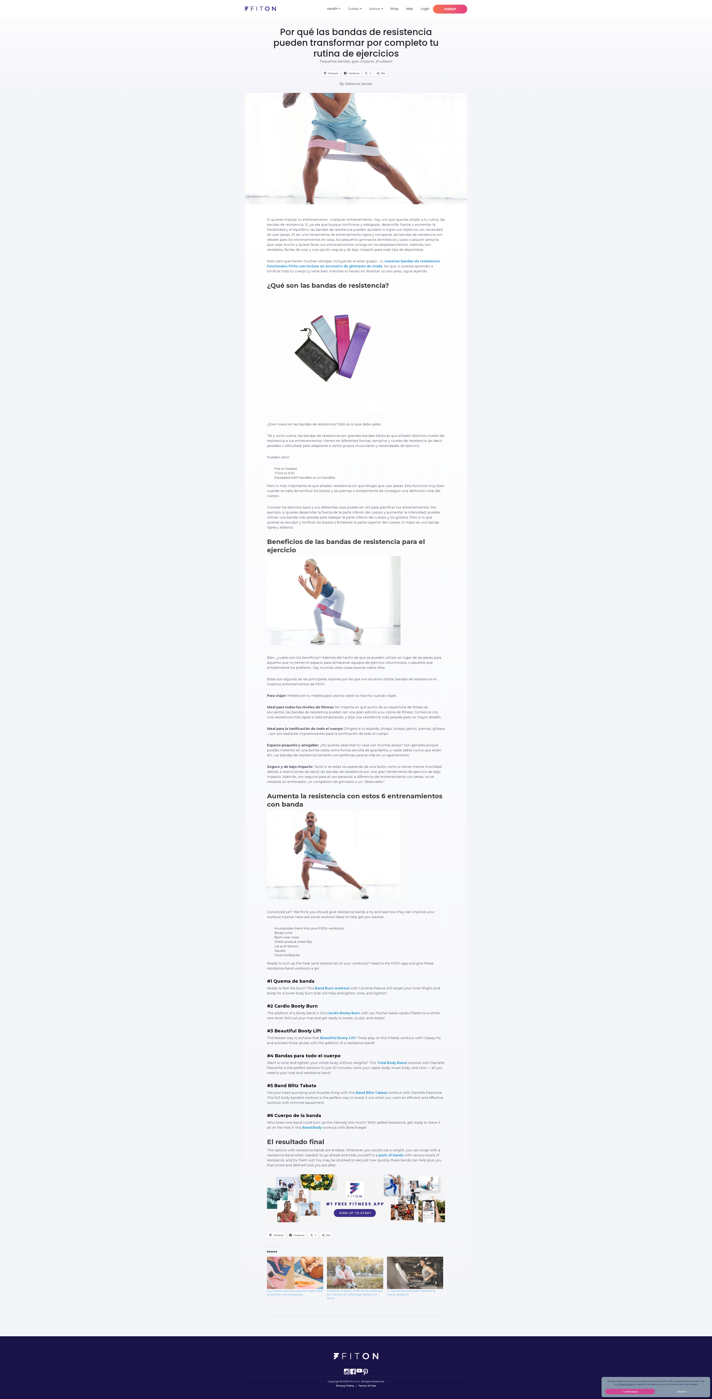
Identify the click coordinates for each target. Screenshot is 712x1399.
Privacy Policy (345, 1385)
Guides (353, 9)
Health (332, 8)
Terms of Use (367, 1385)
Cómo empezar (356, 20)
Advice (374, 9)
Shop (394, 8)
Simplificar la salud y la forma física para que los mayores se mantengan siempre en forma (355, 1294)
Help (409, 8)
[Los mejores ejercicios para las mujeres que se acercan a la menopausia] (295, 1273)
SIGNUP (450, 9)
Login (425, 8)
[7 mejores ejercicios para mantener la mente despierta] (415, 1273)
